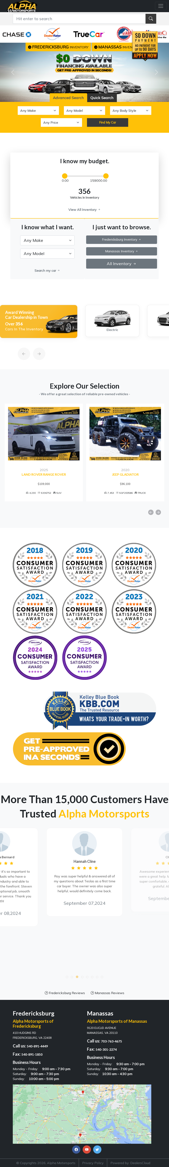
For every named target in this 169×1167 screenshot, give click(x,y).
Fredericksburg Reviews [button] (66, 993)
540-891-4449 (37, 1046)
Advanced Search (68, 97)
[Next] (35, 344)
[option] (38, 321)
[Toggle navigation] (161, 6)
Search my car (46, 270)
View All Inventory (82, 209)
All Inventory (120, 263)
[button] (67, 977)
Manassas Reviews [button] (109, 993)
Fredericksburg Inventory (120, 239)
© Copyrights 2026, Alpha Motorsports (45, 1163)
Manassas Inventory (120, 251)
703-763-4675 (111, 1041)
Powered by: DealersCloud (130, 1163)
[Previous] (20, 344)
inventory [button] (60, 46)
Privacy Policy (93, 1163)
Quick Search (102, 97)
